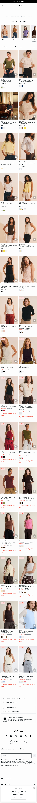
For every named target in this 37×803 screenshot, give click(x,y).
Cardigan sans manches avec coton (27, 123)
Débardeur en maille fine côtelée (8, 542)
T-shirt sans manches (8, 406)
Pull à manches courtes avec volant (26, 246)
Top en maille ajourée (27, 286)
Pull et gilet (23, 16)
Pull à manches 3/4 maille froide (25, 327)
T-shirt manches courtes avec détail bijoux (26, 408)
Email (3, 752)
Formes (30, 16)
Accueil (7, 16)
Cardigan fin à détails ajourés (27, 163)
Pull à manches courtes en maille (25, 498)
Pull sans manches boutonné (26, 632)
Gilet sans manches (26, 542)
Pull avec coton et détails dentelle (7, 163)
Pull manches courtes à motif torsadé (27, 81)
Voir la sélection (18, 798)
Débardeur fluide (7, 367)
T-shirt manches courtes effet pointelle (6, 82)
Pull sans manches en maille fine (27, 453)
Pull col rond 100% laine (26, 676)
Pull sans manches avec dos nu (9, 286)
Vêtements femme (15, 16)
